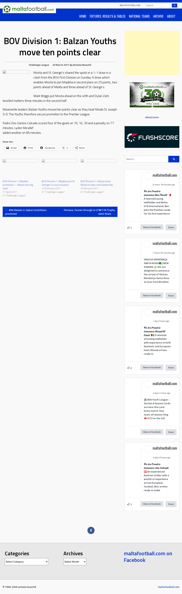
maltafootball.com (130, 5)
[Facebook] (91, 530)
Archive (158, 16)
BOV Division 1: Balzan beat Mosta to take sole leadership (97, 183)
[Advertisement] (152, 53)
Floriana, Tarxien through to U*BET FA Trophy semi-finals (89, 212)
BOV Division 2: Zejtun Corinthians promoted (25, 212)
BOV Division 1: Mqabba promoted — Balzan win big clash (18, 184)
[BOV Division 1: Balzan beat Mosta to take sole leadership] (98, 169)
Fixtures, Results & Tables (107, 16)
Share (171, 227)
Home (82, 16)
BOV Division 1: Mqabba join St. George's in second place (58, 183)
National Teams (139, 16)
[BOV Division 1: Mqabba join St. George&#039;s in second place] (59, 169)
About (171, 16)
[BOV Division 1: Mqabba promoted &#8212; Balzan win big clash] (20, 169)
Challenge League (39, 65)
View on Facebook (152, 227)
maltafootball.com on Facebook (148, 556)
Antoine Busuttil (82, 65)
